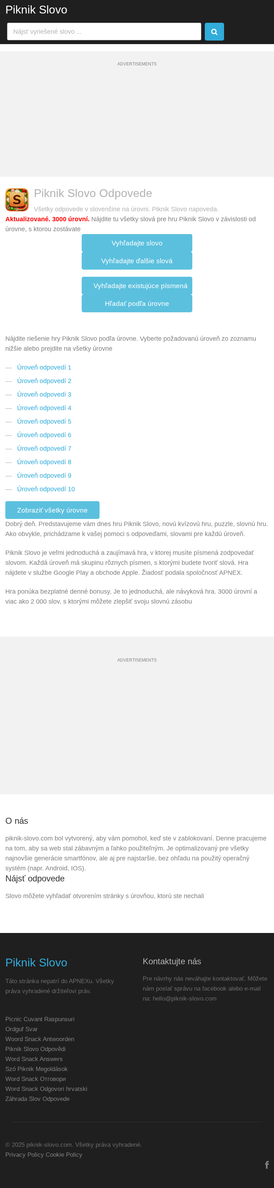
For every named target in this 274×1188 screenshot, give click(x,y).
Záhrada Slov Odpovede (37, 1099)
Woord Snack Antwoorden (39, 1039)
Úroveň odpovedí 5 (44, 421)
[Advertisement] (137, 127)
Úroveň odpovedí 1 (44, 367)
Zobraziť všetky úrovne (52, 510)
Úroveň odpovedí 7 (44, 448)
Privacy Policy (24, 1154)
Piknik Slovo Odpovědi (35, 1049)
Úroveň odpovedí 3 (44, 394)
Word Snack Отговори (35, 1079)
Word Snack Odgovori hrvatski (46, 1089)
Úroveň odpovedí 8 (44, 462)
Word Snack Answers (34, 1059)
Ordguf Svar (21, 1029)
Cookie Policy (64, 1154)
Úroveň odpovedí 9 (44, 475)
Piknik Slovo (36, 9)
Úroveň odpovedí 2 (44, 380)
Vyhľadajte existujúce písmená (140, 286)
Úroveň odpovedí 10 (46, 489)
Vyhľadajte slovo (137, 243)
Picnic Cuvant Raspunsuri (40, 1019)
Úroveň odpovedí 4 (44, 408)
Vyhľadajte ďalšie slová (137, 261)
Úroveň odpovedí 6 (44, 435)
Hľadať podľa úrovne (137, 303)
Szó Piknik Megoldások (36, 1069)
